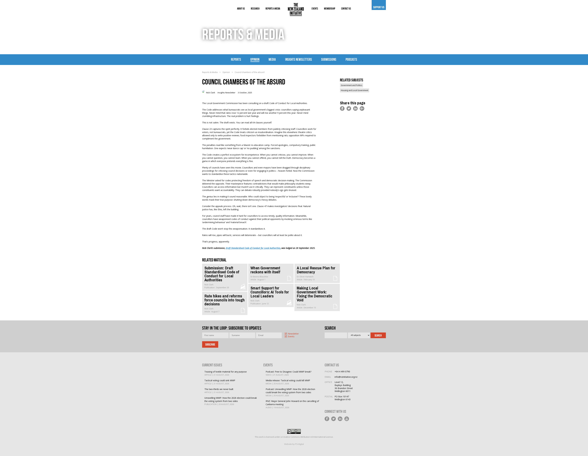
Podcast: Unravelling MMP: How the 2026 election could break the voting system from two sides (290, 392)
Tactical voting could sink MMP (219, 382)
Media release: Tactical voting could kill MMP (288, 382)
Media (272, 59)
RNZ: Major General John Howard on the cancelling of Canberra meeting (292, 404)
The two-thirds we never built (218, 391)
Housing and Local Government (354, 90)
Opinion (254, 59)
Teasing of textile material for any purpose (225, 373)
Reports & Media (210, 72)
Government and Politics (351, 85)
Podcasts (351, 59)
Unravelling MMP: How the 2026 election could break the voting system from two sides (230, 401)
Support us (378, 7)
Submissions (328, 59)
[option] (296, 333)
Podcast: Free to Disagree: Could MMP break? (288, 373)
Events (291, 336)
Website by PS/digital (294, 444)
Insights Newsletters (298, 59)
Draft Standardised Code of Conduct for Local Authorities (253, 248)
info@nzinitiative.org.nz (346, 376)
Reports (236, 59)
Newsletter (293, 333)
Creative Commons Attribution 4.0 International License (307, 436)
